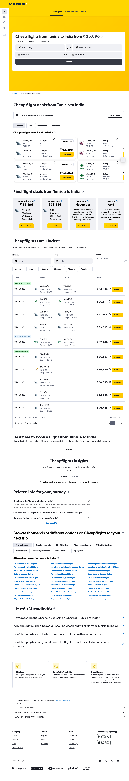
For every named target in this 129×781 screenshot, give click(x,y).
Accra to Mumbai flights (97, 585)
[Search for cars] (4, 22)
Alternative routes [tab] (23, 545)
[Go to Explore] (4, 27)
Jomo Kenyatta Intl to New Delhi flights (103, 567)
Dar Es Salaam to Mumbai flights (64, 571)
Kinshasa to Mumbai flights (99, 592)
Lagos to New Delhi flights (98, 588)
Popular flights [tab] (21, 551)
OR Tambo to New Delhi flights (26, 578)
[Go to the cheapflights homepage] (18, 4)
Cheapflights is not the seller (27, 708)
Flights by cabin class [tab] (82, 545)
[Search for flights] (4, 11)
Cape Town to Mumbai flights (62, 595)
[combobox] (45, 41)
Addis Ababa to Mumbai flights (63, 585)
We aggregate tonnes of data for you (30, 712)
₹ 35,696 (91, 36)
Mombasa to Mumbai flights (99, 571)
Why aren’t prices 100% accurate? (29, 717)
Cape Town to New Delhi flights (100, 581)
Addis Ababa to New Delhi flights (64, 592)
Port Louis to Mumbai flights (62, 563)
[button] (4, 4)
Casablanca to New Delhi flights (27, 585)
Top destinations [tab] (61, 551)
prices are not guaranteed (64, 700)
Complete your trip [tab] (43, 545)
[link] (26, 225)
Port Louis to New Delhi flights (26, 567)
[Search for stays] (4, 16)
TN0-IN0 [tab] (63, 476)
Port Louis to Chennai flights (62, 574)
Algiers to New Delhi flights (25, 599)
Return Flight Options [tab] (41, 551)
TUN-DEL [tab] (69, 449)
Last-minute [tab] (42, 126)
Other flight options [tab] (104, 545)
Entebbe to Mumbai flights (98, 578)
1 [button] (112, 423)
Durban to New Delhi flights (25, 588)
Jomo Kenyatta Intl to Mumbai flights (102, 563)
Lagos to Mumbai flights (23, 595)
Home (14, 93)
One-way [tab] (56, 126)
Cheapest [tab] (19, 126)
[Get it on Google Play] (104, 736)
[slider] (125, 261)
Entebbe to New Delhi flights (99, 595)
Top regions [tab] (78, 551)
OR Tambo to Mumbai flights (25, 563)
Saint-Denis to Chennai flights (100, 574)
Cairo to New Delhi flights (24, 581)
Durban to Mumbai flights (61, 588)
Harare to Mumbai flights (24, 592)
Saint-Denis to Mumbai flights (26, 571)
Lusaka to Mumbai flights (98, 599)
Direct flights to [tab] (62, 545)
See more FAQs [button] (52, 523)
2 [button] (118, 423)
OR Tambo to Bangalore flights (63, 578)
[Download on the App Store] (104, 742)
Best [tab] (30, 126)
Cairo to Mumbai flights (23, 574)
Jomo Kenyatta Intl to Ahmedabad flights (67, 567)
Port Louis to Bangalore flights (63, 581)
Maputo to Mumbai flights (61, 599)
